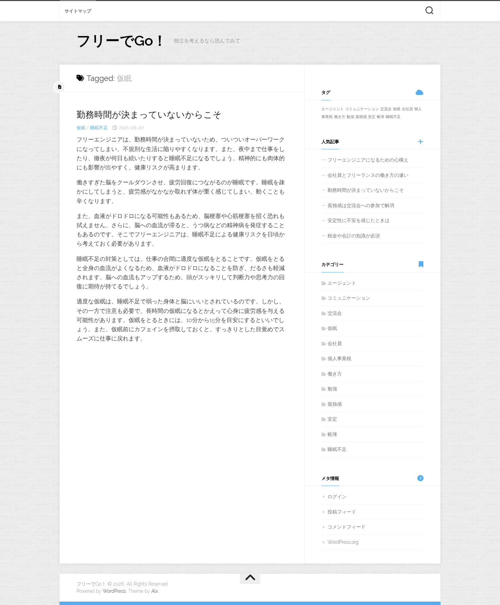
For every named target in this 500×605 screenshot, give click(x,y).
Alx (154, 591)
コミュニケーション (362, 109)
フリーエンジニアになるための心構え (368, 160)
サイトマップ (78, 11)
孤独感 (361, 117)
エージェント (332, 109)
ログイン (337, 496)
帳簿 (380, 117)
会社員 (407, 109)
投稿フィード (342, 512)
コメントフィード (347, 527)
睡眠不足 (99, 127)
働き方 (339, 117)
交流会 (385, 109)
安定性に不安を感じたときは (358, 220)
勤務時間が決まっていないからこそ (149, 115)
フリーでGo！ (122, 40)
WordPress (114, 591)
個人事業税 (339, 358)
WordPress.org (343, 542)
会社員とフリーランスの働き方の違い (368, 175)
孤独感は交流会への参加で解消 (361, 205)
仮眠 (81, 127)
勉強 (350, 117)
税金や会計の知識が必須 (354, 235)
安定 (372, 117)
